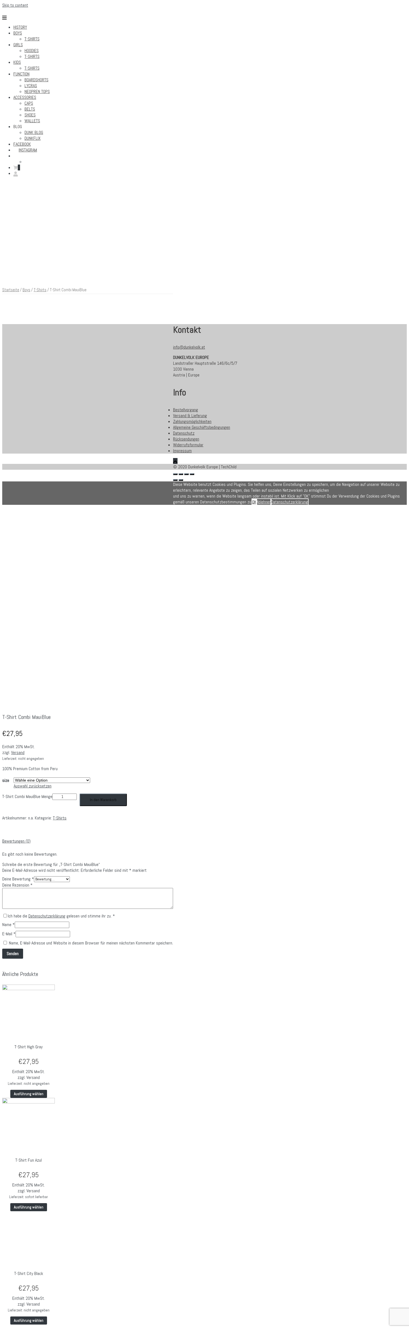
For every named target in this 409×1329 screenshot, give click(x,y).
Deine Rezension (17, 885)
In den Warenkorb (103, 799)
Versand (17, 752)
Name (8, 924)
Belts (29, 109)
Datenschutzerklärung (46, 916)
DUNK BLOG (33, 132)
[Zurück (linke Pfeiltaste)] (175, 480)
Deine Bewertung (18, 879)
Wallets (32, 121)
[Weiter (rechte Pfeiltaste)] (181, 480)
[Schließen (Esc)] (175, 474)
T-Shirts (32, 39)
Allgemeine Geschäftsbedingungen (201, 427)
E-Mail (9, 934)
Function (21, 74)
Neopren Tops (37, 91)
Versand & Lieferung (190, 415)
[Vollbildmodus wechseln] (186, 474)
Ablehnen (264, 502)
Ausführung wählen (28, 1093)
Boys (17, 33)
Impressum (182, 451)
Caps (28, 103)
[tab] (87, 841)
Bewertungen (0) (16, 841)
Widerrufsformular (188, 445)
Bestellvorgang (185, 410)
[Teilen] (181, 474)
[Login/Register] (15, 173)
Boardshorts (36, 80)
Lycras (30, 86)
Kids (17, 62)
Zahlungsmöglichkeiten (192, 421)
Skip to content (15, 5)
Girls (18, 45)
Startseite (10, 289)
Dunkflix (32, 138)
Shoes (30, 115)
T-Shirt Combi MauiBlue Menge (27, 796)
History (20, 27)
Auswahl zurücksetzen (32, 786)
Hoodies (31, 50)
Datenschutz (183, 433)
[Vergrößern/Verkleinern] (192, 474)
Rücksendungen (186, 439)
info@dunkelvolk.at (189, 347)
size (5, 780)
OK (254, 502)
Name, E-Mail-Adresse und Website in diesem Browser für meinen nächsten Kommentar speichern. (91, 943)
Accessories (24, 97)
